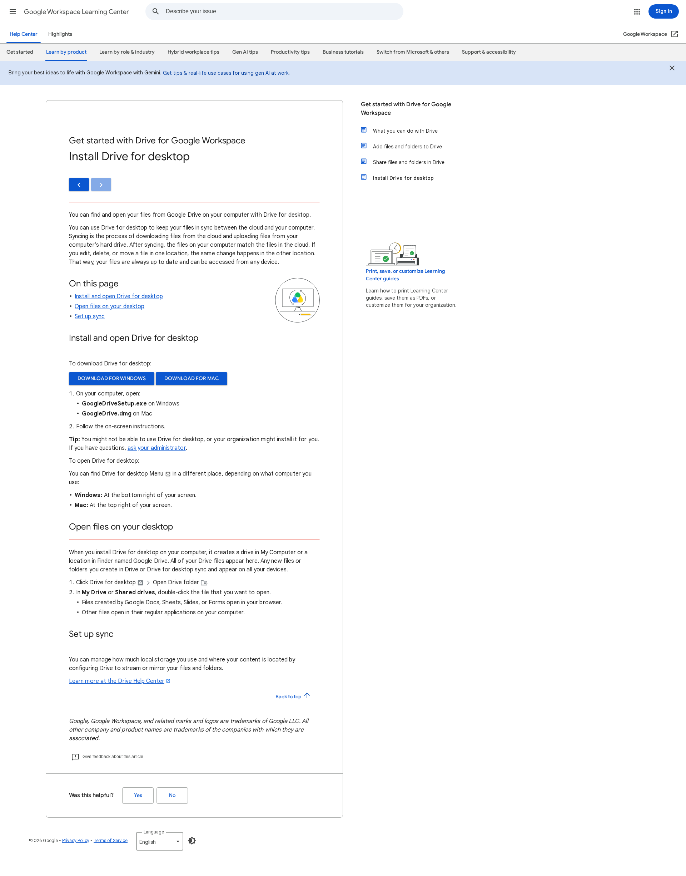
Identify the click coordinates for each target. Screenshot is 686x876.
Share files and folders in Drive (408, 162)
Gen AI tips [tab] (245, 52)
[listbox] (159, 841)
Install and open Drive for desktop (119, 296)
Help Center (24, 34)
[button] (12, 11)
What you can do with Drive (405, 131)
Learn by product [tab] (66, 52)
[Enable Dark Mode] (191, 840)
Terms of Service (111, 840)
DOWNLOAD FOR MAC (191, 378)
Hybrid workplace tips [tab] (193, 52)
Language (154, 832)
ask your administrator (157, 448)
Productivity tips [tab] (290, 52)
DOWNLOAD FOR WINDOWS (112, 378)
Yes (138, 795)
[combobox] (284, 11)
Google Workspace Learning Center (76, 12)
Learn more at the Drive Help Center (116, 681)
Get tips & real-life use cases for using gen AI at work (226, 73)
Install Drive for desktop (403, 178)
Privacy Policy (75, 840)
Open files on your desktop (109, 306)
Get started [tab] (19, 52)
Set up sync (90, 316)
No (172, 795)
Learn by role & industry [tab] (127, 52)
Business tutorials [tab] (343, 52)
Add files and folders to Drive (407, 146)
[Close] (672, 69)
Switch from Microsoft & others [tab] (413, 52)
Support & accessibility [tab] (489, 52)
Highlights (60, 34)
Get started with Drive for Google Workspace (406, 109)
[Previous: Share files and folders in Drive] (79, 184)
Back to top (289, 697)
